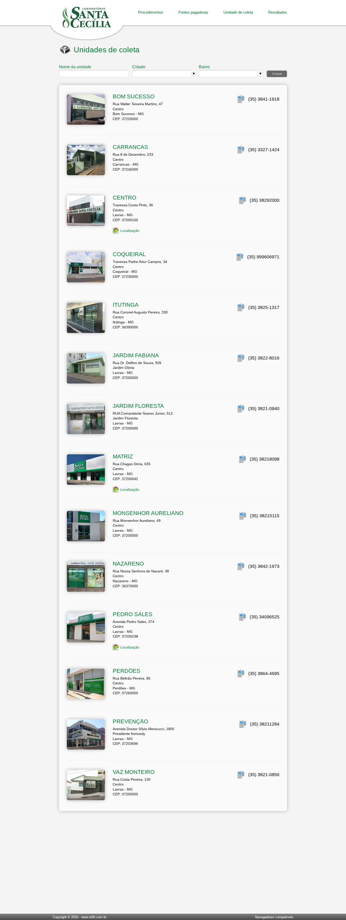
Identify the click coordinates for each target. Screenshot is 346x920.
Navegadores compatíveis (274, 917)
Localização (129, 231)
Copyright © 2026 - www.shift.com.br (79, 917)
